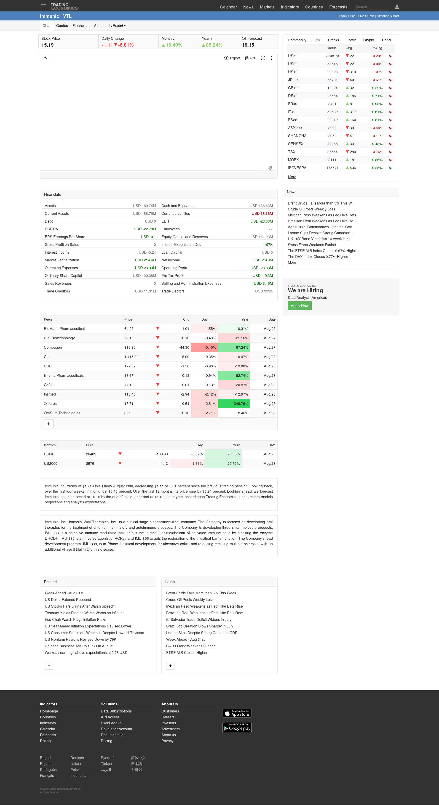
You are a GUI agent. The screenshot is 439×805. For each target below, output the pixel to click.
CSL (47, 366)
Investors (168, 722)
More (292, 176)
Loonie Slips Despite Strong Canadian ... (321, 232)
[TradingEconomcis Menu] (45, 6)
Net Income (170, 260)
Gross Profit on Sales (62, 244)
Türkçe (106, 763)
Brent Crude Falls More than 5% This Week (201, 592)
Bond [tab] (386, 40)
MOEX (293, 159)
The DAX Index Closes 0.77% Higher (318, 256)
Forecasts (48, 734)
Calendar (47, 728)
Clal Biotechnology (59, 337)
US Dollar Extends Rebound (68, 599)
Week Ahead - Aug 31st (64, 592)
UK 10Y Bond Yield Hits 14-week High (319, 238)
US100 (294, 71)
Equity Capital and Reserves (184, 236)
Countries (48, 717)
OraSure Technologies (62, 412)
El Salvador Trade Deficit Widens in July (198, 619)
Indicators (48, 722)
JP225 (293, 79)
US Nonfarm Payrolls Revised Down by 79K (80, 639)
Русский (108, 757)
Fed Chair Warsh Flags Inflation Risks (75, 619)
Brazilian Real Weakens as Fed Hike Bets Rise (204, 612)
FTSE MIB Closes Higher (186, 652)
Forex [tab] (351, 40)
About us (168, 734)
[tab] (117, 26)
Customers (170, 711)
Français (47, 775)
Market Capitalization (62, 260)
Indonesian (79, 775)
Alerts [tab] (98, 25)
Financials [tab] (80, 25)
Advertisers (170, 728)
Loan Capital (171, 252)
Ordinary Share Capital (63, 275)
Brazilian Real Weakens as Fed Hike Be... (322, 220)
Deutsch (77, 757)
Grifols (49, 384)
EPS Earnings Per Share (65, 236)
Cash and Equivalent (178, 205)
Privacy (167, 740)
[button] (396, 7)
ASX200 (295, 127)
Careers (167, 717)
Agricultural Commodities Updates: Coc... (321, 226)
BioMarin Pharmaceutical (64, 328)
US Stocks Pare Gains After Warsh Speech (79, 606)
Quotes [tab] (62, 25)
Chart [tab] (47, 25)
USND (49, 454)
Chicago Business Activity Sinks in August (79, 645)
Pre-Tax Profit (172, 275)
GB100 (294, 87)
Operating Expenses (61, 267)
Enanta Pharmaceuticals (64, 375)
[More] (49, 666)
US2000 (50, 463)
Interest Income (57, 252)
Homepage (49, 711)
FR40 (292, 103)
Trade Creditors (57, 291)
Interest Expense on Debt (181, 244)
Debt (49, 221)
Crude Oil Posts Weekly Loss (190, 599)
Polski (75, 769)
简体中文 (138, 757)
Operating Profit (174, 267)
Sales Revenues (58, 283)
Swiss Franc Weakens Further (190, 645)
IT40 (291, 111)
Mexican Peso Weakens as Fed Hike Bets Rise (204, 606)
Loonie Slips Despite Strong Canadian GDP (202, 632)
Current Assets (57, 213)
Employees (170, 228)
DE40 (292, 95)
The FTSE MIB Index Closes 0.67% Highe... (323, 250)
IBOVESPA (297, 167)
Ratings (46, 740)
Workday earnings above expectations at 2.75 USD (86, 652)
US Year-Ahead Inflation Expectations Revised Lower (88, 626)
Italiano (76, 763)
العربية (106, 769)
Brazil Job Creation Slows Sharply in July (199, 626)
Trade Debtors (173, 291)
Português (48, 769)
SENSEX (295, 143)
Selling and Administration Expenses (191, 283)
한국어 (136, 769)
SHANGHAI (298, 135)
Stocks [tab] (333, 40)
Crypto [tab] (368, 40)
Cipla (48, 356)
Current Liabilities (175, 213)
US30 (292, 63)
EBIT (165, 221)
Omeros (50, 403)
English (46, 757)
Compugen (53, 347)
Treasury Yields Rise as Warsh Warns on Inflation (85, 612)
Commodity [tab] (297, 40)
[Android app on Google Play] (237, 728)
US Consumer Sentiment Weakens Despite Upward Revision (94, 632)
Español (47, 763)
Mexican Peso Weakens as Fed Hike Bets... (323, 215)
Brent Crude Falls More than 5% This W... (321, 203)
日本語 (136, 763)
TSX (291, 151)
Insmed (50, 394)
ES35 (292, 119)
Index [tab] (316, 39)
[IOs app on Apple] (237, 714)
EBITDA (51, 228)
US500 (294, 55)
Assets (50, 205)
